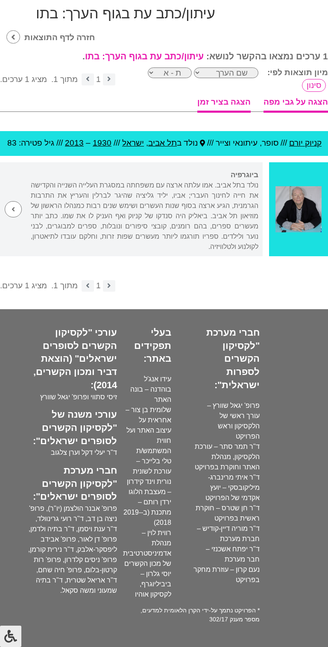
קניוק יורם (305, 142)
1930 (102, 142)
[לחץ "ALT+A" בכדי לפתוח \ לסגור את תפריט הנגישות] (10, 636)
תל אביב (162, 142)
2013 (74, 142)
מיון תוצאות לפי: (297, 72)
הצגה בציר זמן (224, 101)
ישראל (133, 142)
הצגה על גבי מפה (296, 101)
